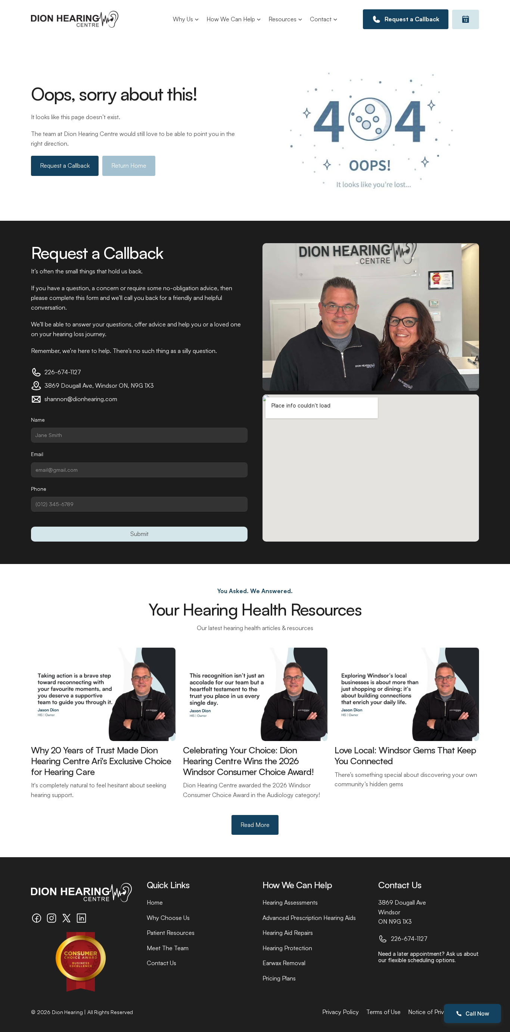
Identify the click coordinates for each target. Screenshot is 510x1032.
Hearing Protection (287, 948)
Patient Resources (171, 932)
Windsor (389, 912)
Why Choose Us (168, 917)
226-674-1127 (62, 372)
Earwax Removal (283, 963)
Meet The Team (168, 948)
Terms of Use (383, 1012)
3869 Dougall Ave (402, 902)
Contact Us (161, 963)
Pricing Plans (279, 978)
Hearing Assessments (290, 902)
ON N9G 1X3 (395, 921)
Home (155, 902)
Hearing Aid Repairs (287, 932)
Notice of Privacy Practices (443, 1012)
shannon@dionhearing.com (80, 399)
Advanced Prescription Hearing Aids (309, 917)
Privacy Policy (340, 1012)
